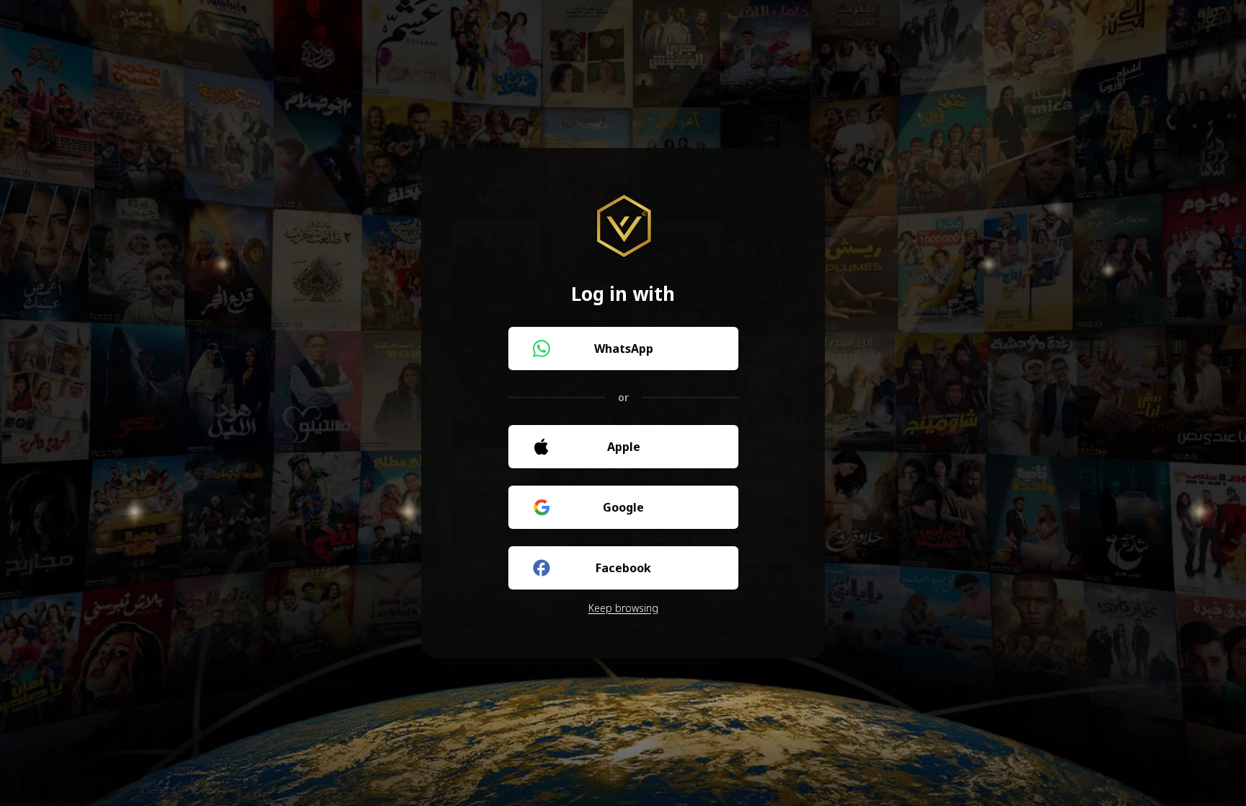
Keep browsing (623, 608)
